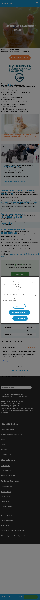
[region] (20, 300)
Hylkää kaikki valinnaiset (19, 312)
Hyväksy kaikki (20, 318)
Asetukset (19, 306)
